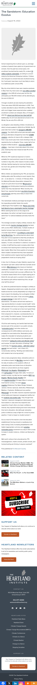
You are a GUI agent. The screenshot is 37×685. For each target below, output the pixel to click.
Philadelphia (22, 370)
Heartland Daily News (18, 619)
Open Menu (33, 3)
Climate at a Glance (18, 637)
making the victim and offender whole (22, 341)
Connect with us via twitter (16, 608)
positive (9, 373)
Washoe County (12, 378)
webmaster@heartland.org (18, 602)
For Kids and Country (19, 449)
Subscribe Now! (9, 559)
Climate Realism (18, 640)
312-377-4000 (18, 600)
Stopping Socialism (19, 647)
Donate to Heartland (10, 534)
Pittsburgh (5, 370)
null (5, 373)
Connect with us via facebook (12, 608)
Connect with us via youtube (20, 608)
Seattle (20, 378)
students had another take (12, 397)
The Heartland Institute (9, 3)
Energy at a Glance (18, 644)
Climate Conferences (18, 633)
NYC (30, 375)
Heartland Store (18, 622)
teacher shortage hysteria (19, 225)
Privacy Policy (18, 679)
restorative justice (8, 328)
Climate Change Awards (18, 626)
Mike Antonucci (12, 267)
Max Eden (20, 360)
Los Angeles (13, 370)
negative (7, 380)
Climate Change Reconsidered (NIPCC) (18, 629)
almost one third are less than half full (19, 115)
